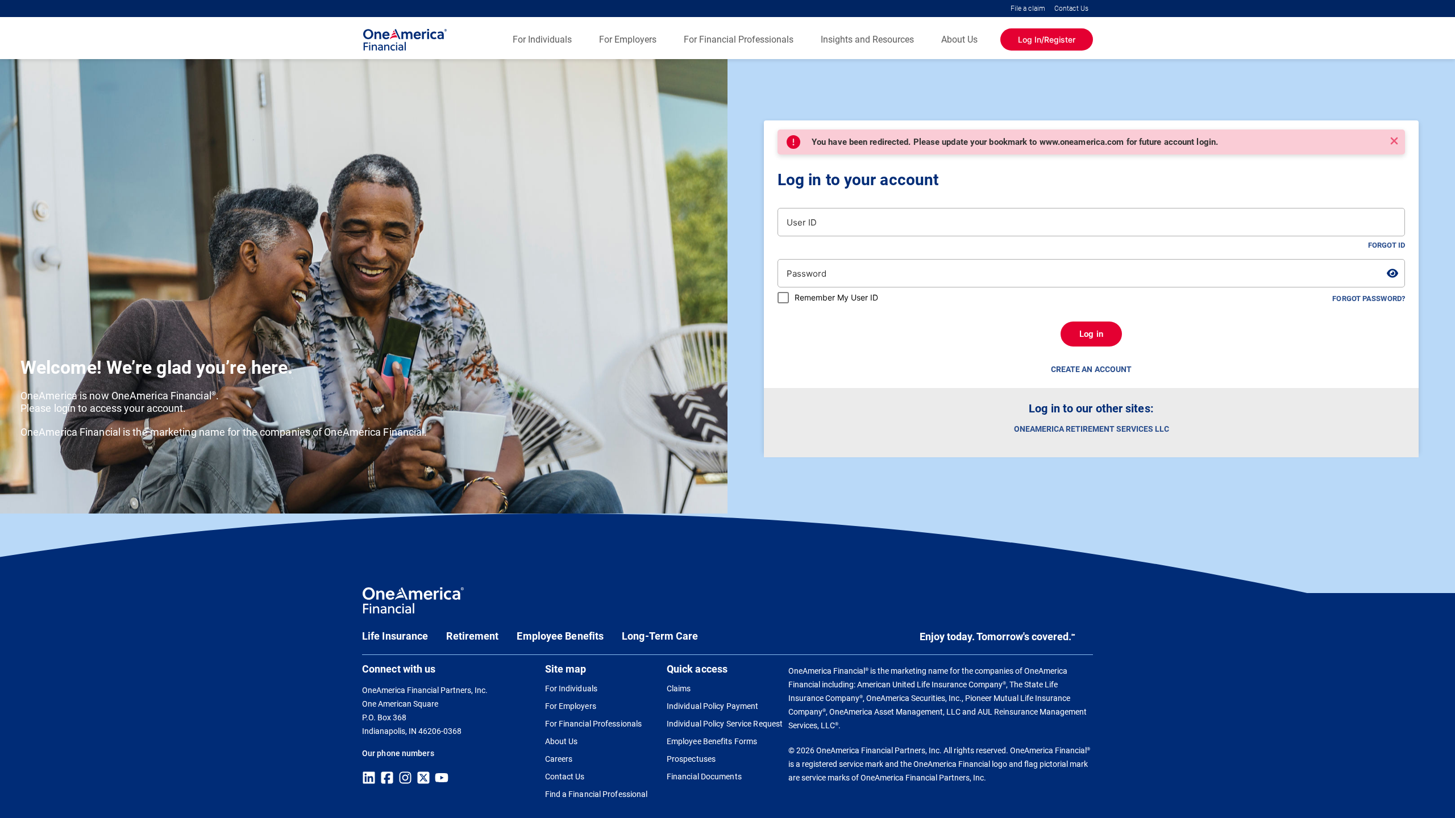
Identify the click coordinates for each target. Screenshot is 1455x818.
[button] (1394, 141)
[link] (413, 604)
